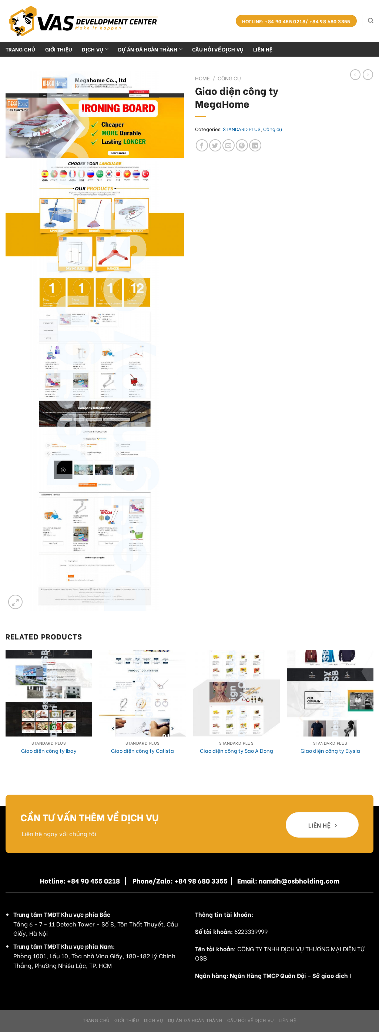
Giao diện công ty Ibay (49, 750)
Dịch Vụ (92, 49)
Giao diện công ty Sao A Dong (236, 750)
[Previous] (5, 712)
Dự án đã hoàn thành (147, 49)
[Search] (370, 21)
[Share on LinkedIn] (255, 145)
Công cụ (229, 78)
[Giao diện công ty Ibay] (49, 693)
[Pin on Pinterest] (242, 145)
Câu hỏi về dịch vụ (218, 49)
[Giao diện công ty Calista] (142, 693)
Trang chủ (21, 49)
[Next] (373, 712)
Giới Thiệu (59, 49)
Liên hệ (262, 49)
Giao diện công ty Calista (142, 750)
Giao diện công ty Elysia (330, 750)
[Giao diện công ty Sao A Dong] (236, 693)
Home (202, 78)
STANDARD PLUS (242, 129)
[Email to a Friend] (228, 145)
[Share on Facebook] (202, 145)
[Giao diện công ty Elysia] (330, 693)
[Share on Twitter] (215, 145)
